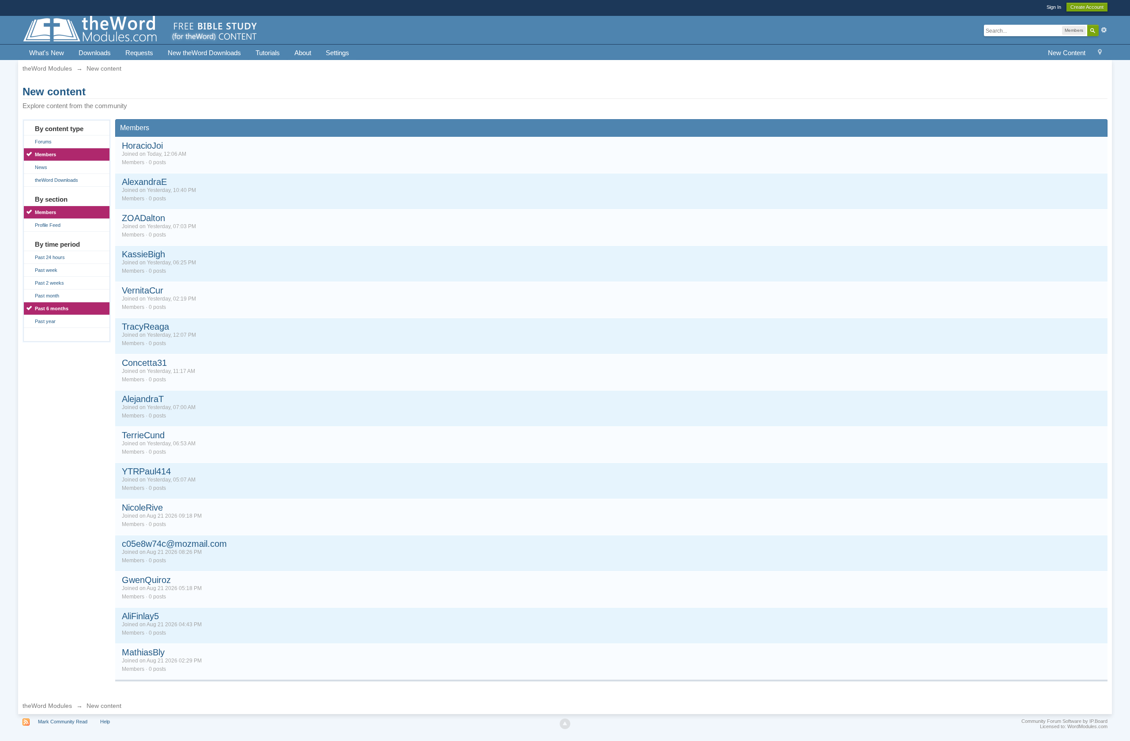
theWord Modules (47, 705)
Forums (43, 141)
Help (105, 721)
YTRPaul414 (146, 471)
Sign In (1054, 7)
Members (45, 154)
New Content (1066, 52)
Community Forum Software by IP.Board (1064, 721)
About (302, 52)
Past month (47, 295)
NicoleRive (142, 507)
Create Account (1087, 7)
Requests (139, 52)
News (41, 167)
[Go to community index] (141, 29)
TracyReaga (145, 326)
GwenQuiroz (146, 580)
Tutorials (268, 52)
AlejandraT (143, 399)
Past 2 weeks (49, 283)
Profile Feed (47, 225)
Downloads (95, 52)
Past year (45, 321)
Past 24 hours (50, 257)
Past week (46, 270)
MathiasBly (143, 652)
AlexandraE (144, 182)
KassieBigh (143, 254)
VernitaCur (142, 290)
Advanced (1103, 30)
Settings (337, 52)
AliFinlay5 (140, 616)
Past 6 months (51, 308)
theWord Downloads (56, 180)
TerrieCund (143, 435)
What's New (46, 52)
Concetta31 (144, 363)
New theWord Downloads (204, 52)
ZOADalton (143, 218)
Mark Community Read (62, 721)
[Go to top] (565, 723)
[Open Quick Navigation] (1099, 53)
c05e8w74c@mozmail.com (174, 544)
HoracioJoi (142, 145)
